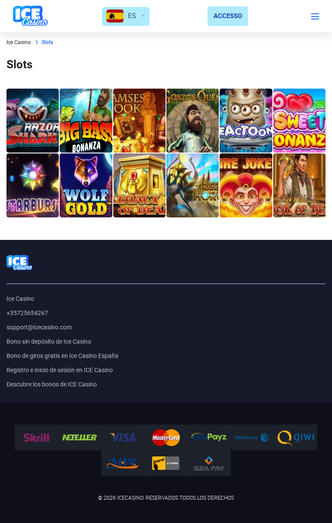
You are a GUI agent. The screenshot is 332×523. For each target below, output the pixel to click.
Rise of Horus (192, 185)
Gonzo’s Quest (192, 121)
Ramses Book (139, 121)
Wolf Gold (86, 185)
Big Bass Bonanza (86, 121)
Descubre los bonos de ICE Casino (51, 384)
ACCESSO (228, 16)
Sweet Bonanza (299, 121)
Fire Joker (246, 185)
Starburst (32, 185)
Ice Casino (20, 298)
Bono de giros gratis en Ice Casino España (62, 355)
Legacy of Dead (139, 185)
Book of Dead (299, 185)
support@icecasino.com (39, 327)
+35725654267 (27, 312)
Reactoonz (246, 121)
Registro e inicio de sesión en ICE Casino (59, 370)
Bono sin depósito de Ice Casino (48, 341)
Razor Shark (32, 121)
